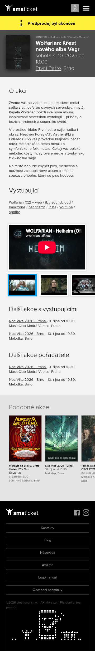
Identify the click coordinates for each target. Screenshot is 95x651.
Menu (86, 8)
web (38, 202)
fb (46, 202)
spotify (14, 212)
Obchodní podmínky (47, 590)
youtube (66, 207)
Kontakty (47, 528)
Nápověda (47, 553)
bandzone (17, 207)
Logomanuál (47, 577)
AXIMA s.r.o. (49, 603)
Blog (47, 540)
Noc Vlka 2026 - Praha (28, 321)
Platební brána (70, 603)
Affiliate (47, 565)
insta (52, 207)
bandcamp (36, 207)
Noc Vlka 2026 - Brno (27, 333)
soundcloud (61, 202)
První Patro (48, 68)
